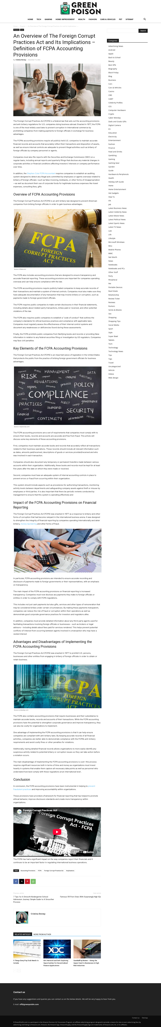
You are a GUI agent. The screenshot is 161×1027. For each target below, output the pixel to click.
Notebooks (112, 265)
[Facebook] (15, 881)
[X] (21, 881)
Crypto (111, 114)
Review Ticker (114, 298)
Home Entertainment (117, 189)
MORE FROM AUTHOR (42, 934)
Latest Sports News (116, 223)
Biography (112, 69)
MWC (110, 253)
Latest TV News (114, 227)
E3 (109, 129)
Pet (120, 19)
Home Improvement (65, 19)
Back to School (114, 57)
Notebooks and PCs (116, 268)
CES (110, 106)
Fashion (93, 19)
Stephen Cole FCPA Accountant (41, 173)
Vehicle (111, 370)
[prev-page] (14, 970)
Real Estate (113, 291)
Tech (39, 19)
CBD (110, 95)
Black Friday (113, 72)
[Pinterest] (27, 881)
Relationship (113, 295)
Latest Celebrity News (117, 212)
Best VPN (112, 65)
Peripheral (112, 280)
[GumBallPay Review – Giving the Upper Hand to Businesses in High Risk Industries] (87, 949)
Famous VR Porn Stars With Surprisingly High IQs (80, 897)
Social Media (113, 325)
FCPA (39, 871)
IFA (109, 200)
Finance (22, 26)
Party (110, 276)
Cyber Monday (114, 118)
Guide (110, 170)
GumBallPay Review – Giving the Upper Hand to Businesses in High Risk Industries (86, 963)
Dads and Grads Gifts (117, 121)
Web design (113, 378)
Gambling (112, 155)
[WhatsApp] (33, 881)
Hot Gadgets (113, 193)
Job (109, 204)
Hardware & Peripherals (118, 174)
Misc (110, 246)
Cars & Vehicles (107, 19)
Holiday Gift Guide (116, 182)
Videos (111, 374)
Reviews (111, 302)
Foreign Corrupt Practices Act (53, 871)
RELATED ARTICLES (23, 934)
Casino (111, 91)
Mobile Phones (114, 249)
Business (112, 80)
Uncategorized (114, 366)
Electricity (112, 136)
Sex (109, 313)
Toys (110, 359)
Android (111, 50)
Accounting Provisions (28, 871)
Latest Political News (117, 219)
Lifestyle (111, 238)
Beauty (111, 61)
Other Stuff (113, 272)
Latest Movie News (116, 216)
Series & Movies (115, 310)
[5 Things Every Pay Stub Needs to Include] (27, 949)
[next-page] (19, 970)
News (110, 261)
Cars (110, 84)
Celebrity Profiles (115, 102)
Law (22, 30)
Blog (110, 76)
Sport (110, 329)
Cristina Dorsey (21, 60)
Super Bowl (113, 336)
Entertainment (114, 140)
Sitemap (129, 19)
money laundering (29, 524)
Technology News (115, 351)
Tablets (111, 340)
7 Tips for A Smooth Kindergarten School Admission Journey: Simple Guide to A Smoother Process (33, 899)
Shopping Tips (114, 321)
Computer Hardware (117, 110)
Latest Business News (117, 208)
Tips (110, 355)
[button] (145, 19)
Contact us (135, 1018)
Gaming (48, 19)
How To (111, 197)
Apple (110, 53)
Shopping (112, 317)
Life (109, 234)
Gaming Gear (113, 163)
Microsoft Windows (116, 242)
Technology (113, 347)
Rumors (111, 306)
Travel (111, 362)
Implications (70, 871)
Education (112, 133)
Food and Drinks (115, 151)
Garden (111, 167)
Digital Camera (114, 125)
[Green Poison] (80, 8)
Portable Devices (115, 287)
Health (81, 19)
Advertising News (115, 46)
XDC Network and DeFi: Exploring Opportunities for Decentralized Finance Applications (55, 963)
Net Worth (112, 257)
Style (110, 332)
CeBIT (110, 99)
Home (30, 19)
